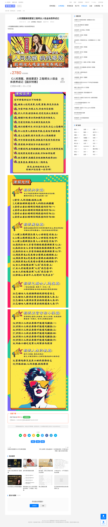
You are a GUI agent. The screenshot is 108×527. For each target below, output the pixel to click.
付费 (95, 129)
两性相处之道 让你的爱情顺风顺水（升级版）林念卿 (30, 488)
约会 (76, 132)
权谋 (95, 137)
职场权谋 (70, 6)
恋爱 (86, 154)
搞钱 (42, 441)
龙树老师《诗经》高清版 (80, 47)
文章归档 (100, 2)
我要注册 (14, 2)
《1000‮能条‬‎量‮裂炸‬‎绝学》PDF (82, 102)
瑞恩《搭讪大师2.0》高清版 (81, 87)
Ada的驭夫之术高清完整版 (15, 486)
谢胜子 (77, 137)
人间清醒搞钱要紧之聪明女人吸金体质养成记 (38, 18)
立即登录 (34, 505)
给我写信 (57, 520)
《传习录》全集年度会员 (80, 72)
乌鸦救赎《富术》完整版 (80, 77)
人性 (76, 149)
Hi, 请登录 (7, 2)
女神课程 (61, 6)
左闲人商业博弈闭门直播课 (81, 25)
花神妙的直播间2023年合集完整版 (17, 449)
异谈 (76, 151)
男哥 (76, 140)
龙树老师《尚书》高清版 (80, 52)
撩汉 (86, 135)
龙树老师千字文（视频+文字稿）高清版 (84, 62)
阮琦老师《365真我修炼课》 (82, 118)
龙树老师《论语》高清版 (80, 35)
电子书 (77, 6)
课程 (76, 135)
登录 (75, 2)
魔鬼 (76, 154)
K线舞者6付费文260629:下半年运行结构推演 (86, 82)
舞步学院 (96, 149)
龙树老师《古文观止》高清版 (82, 30)
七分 (86, 149)
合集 (86, 129)
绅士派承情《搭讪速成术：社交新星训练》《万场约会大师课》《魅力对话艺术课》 (53, 450)
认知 (86, 143)
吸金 (38, 441)
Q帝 (86, 151)
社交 (95, 143)
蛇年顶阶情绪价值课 (28, 470)
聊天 (76, 129)
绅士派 (77, 143)
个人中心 (93, 2)
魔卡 (95, 151)
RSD (95, 154)
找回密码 (80, 2)
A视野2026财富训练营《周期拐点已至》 (85, 20)
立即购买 (26, 417)
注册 (90, 6)
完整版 (86, 137)
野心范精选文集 (43, 486)
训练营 (86, 140)
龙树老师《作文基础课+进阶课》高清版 (84, 67)
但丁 (95, 140)
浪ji (95, 146)
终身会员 (84, 6)
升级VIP (87, 2)
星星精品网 (10, 6)
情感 (76, 146)
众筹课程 (97, 6)
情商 (86, 132)
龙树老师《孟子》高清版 (80, 57)
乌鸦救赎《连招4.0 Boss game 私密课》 (85, 107)
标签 (65, 520)
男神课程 (52, 6)
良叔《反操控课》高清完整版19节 (83, 92)
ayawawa (87, 146)
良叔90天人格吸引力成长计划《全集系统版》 (86, 97)
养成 (33, 441)
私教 (95, 135)
